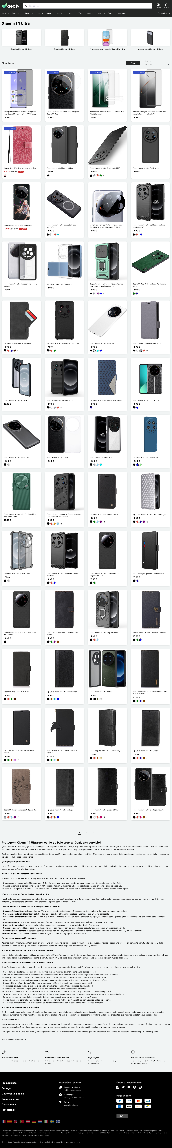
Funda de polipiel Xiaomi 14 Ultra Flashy (105, 751)
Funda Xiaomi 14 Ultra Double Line (146, 400)
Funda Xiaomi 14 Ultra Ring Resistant (104, 633)
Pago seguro (93, 1057)
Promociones (9, 1083)
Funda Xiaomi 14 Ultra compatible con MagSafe (61, 226)
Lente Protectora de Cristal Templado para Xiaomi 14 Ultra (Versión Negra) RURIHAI (106, 226)
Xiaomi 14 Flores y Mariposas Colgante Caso (20, 810)
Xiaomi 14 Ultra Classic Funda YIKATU (104, 514)
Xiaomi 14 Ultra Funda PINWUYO (145, 457)
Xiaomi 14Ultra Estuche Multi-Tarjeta (17, 343)
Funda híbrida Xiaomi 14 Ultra (101, 457)
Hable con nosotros (72, 1090)
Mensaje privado (71, 1105)
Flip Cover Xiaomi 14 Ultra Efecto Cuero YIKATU (19, 751)
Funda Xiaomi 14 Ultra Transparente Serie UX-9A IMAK (21, 285)
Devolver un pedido (13, 1093)
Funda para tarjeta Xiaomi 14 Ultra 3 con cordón (62, 633)
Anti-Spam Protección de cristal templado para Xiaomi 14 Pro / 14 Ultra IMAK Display (20, 113)
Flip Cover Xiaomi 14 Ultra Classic (145, 751)
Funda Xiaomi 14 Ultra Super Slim (102, 343)
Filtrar (133, 63)
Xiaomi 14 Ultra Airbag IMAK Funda (17, 574)
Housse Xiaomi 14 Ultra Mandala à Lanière (20, 168)
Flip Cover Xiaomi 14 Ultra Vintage (60, 810)
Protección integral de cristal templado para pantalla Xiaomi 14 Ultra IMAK (149, 113)
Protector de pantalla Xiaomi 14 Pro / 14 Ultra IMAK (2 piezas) (107, 113)
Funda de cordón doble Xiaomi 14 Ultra (148, 343)
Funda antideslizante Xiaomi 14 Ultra (61, 400)
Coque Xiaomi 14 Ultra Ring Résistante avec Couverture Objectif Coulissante (106, 285)
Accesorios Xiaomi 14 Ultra (150, 49)
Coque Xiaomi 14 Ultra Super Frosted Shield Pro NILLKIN (20, 633)
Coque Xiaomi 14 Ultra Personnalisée (18, 225)
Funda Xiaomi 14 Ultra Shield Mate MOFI (105, 168)
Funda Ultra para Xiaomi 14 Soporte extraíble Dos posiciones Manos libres (64, 515)
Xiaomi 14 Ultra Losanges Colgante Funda (106, 400)
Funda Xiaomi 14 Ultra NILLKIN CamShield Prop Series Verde (20, 515)
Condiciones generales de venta (68, 1142)
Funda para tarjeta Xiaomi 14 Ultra (60, 168)
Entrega (6, 1088)
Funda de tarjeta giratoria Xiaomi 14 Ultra (148, 574)
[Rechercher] (26, 5)
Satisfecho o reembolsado (57, 1057)
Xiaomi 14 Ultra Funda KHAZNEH (16, 692)
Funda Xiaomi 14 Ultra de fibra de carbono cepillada (63, 574)
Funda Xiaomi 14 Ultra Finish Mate (146, 168)
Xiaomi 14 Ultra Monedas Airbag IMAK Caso (63, 343)
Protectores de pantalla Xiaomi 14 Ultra (107, 49)
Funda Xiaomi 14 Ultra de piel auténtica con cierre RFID (63, 751)
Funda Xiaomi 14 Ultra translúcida (16, 457)
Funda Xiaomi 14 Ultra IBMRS (101, 692)
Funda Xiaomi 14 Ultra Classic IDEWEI (104, 810)
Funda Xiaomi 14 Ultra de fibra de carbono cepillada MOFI (149, 226)
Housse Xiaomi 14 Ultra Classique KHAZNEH (149, 633)
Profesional (8, 1109)
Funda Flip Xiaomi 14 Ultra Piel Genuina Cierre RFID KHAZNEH (150, 692)
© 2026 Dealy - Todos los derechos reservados (19, 1142)
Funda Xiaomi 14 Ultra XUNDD (15, 400)
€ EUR (120, 1116)
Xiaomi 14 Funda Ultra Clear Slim (59, 284)
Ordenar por (147, 61)
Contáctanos (9, 1104)
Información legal (46, 1142)
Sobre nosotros (10, 1099)
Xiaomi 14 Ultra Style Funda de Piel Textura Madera (149, 285)
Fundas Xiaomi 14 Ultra (21, 49)
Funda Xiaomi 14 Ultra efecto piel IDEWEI (148, 810)
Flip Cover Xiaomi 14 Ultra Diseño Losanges (149, 514)
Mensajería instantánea (74, 1097)
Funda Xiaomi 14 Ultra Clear (57, 457)
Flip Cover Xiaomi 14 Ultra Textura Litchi (62, 692)
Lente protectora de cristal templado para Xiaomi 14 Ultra (63, 113)
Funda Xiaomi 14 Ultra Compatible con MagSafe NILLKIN (104, 574)
